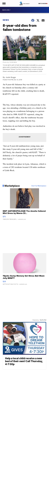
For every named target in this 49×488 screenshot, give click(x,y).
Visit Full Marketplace (38, 186)
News (6, 20)
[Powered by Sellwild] (43, 320)
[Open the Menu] (4, 3)
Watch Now (42, 3)
